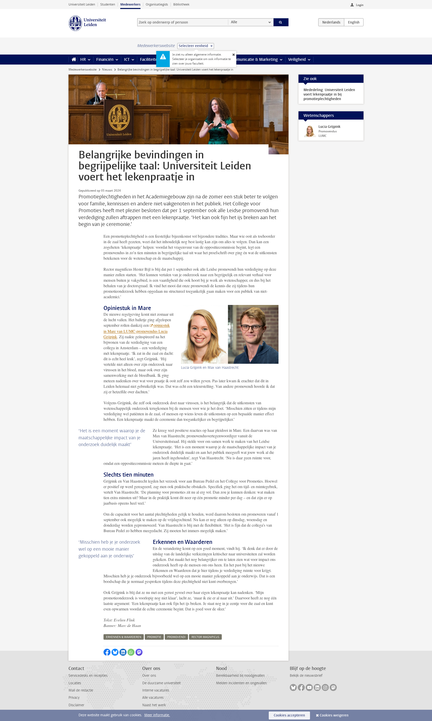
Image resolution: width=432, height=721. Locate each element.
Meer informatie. (157, 715)
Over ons (149, 675)
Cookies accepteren (289, 715)
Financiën (105, 59)
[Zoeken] (281, 22)
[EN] (354, 22)
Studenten (107, 4)
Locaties (74, 683)
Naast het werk (154, 705)
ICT (127, 59)
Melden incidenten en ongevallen (241, 683)
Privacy (74, 697)
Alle (234, 22)
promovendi (176, 637)
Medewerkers (130, 4)
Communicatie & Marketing (253, 59)
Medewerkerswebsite (82, 70)
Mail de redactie (80, 690)
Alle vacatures (153, 697)
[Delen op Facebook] (107, 652)
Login (360, 5)
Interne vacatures (155, 690)
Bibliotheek (181, 4)
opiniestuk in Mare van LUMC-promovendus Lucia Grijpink (137, 330)
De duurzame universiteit (161, 683)
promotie (154, 637)
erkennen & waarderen (123, 637)
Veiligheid (297, 59)
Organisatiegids (157, 4)
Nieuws (107, 70)
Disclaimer (76, 705)
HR (83, 59)
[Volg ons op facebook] (301, 687)
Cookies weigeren (334, 715)
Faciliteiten (150, 59)
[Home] (72, 60)
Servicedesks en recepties (88, 675)
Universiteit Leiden (81, 4)
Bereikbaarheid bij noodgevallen (240, 675)
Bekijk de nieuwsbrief (306, 675)
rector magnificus (205, 637)
